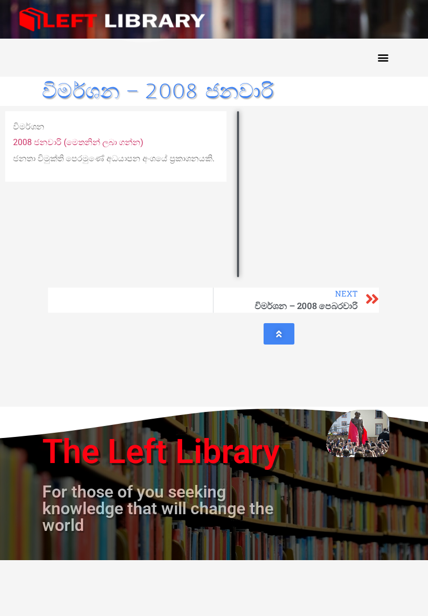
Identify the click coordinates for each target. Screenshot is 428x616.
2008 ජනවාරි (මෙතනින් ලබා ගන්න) (78, 142)
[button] (382, 57)
